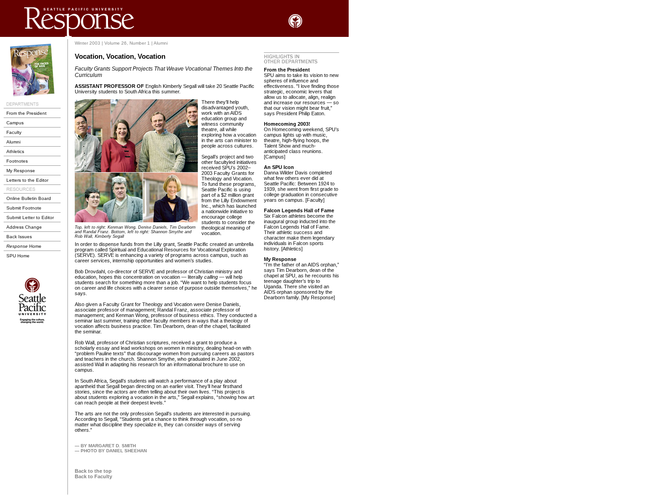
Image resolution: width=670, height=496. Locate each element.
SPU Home (18, 255)
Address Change (24, 227)
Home (23, 246)
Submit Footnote (23, 207)
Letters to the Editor (27, 180)
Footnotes (17, 161)
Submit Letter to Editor (30, 217)
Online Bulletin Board (28, 198)
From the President (26, 113)
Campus (15, 122)
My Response (20, 170)
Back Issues (19, 236)
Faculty (13, 132)
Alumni (13, 141)
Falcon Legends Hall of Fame (299, 210)
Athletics (15, 151)
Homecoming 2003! (287, 124)
